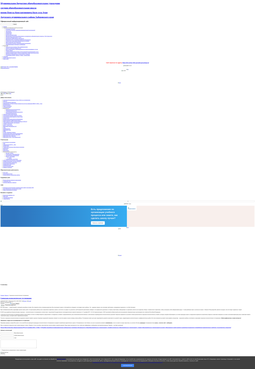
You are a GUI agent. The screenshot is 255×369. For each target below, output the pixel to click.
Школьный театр (7, 130)
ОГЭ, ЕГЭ (5, 172)
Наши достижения (7, 106)
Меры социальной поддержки (10, 190)
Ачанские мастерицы (8, 197)
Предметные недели (7, 173)
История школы (6, 104)
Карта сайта (6, 58)
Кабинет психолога (7, 167)
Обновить (3, 353)
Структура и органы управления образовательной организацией (20, 30)
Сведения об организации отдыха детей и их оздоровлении (16, 100)
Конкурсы (5, 149)
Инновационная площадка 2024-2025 (11, 134)
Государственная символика (9, 102)
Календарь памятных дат (8, 195)
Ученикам (5, 56)
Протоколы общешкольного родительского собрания (18, 54)
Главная (5, 26)
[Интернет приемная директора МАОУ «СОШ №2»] (5, 68)
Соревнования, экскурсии (12, 159)
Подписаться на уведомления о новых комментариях (14, 350)
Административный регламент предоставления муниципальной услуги (22, 51)
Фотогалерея (6, 150)
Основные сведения (10, 29)
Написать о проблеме (98, 223)
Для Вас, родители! (7, 124)
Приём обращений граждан (9, 57)
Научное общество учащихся (9, 182)
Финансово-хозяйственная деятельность (15, 38)
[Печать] (24, 301)
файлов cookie (61, 359)
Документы (8, 31)
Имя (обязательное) (18, 333)
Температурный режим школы (10, 114)
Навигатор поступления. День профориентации (17, 47)
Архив (9, 157)
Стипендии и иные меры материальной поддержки (17, 41)
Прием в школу (9, 50)
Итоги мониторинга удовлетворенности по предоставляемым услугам (22, 49)
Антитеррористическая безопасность (14, 112)
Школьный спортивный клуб (9, 126)
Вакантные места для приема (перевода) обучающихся (18, 39)
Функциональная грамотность (10, 162)
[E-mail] (29, 301)
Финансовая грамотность (9, 163)
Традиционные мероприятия (12, 155)
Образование (9, 32)
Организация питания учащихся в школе (12, 115)
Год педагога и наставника (9, 142)
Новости (5, 101)
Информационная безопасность (13, 109)
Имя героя (5, 196)
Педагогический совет (8, 166)
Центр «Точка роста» (8, 125)
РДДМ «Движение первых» (9, 132)
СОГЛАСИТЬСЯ (127, 365)
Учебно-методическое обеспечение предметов (13, 147)
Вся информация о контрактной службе (12, 188)
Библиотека (5, 148)
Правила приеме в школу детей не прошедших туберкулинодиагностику (22, 52)
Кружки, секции (9, 153)
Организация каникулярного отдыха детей (13, 116)
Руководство (9, 33)
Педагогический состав (11, 35)
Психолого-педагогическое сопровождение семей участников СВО (18, 187)
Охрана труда (6, 118)
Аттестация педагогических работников (12, 160)
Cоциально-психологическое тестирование (16, 298)
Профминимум (6, 128)
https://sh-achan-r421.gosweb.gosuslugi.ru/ (135, 62)
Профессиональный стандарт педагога (12, 161)
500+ (4, 143)
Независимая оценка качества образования (13, 119)
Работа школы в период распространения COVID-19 (15, 121)
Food (4, 127)
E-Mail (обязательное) (19, 335)
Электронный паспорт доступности (11, 122)
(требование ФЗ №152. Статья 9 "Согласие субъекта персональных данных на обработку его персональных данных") (127, 362)
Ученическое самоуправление (12, 154)
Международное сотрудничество (13, 42)
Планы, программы (10, 156)
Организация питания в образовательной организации (18, 43)
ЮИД (4, 131)
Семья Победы (6, 198)
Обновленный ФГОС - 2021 (9, 144)
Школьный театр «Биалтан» (9, 135)
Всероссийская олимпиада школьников (12, 180)
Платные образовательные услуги (13, 37)
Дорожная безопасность (11, 110)
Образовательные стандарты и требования (15, 44)
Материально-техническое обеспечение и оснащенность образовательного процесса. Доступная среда (29, 36)
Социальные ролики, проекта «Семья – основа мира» (18, 55)
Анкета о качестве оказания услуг (13, 48)
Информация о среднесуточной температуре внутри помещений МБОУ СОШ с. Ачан (22, 103)
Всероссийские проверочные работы (11, 174)
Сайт (15, 337)
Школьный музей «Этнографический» (12, 137)
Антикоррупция (6, 107)
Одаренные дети (7, 181)
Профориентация (7, 165)
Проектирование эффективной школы (12, 120)
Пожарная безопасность (11, 113)
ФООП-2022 (6, 145)
